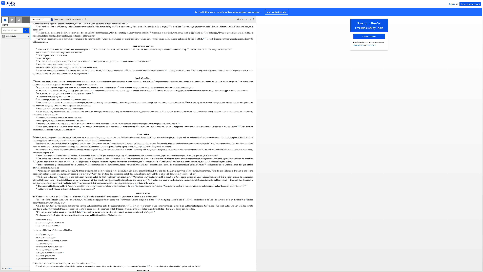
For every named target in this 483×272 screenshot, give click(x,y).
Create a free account (470, 4)
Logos (10, 268)
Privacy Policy (371, 45)
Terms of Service (358, 45)
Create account (369, 37)
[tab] (5, 20)
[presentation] (5, 20)
